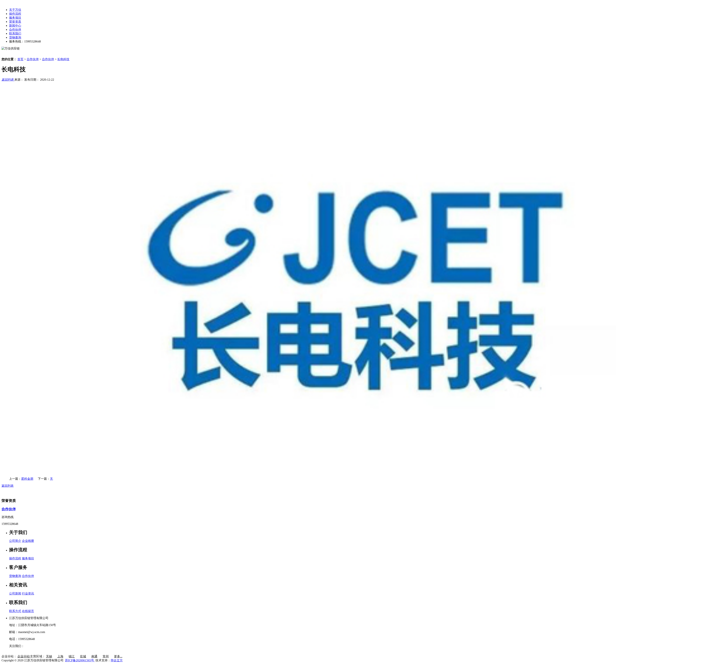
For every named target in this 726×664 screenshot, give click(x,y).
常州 (106, 656)
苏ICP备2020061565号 (80, 660)
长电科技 (63, 59)
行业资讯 (28, 593)
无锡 (49, 656)
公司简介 (15, 540)
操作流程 (15, 13)
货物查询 (15, 37)
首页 (20, 59)
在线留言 (28, 611)
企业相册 (28, 540)
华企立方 (117, 660)
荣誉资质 (15, 21)
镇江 (72, 656)
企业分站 (23, 656)
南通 (94, 656)
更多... (118, 656)
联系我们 (15, 33)
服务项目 (15, 17)
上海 (60, 656)
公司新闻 (15, 593)
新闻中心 (15, 25)
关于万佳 (15, 9)
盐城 (83, 656)
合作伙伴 (15, 29)
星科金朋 (27, 478)
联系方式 (15, 611)
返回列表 (8, 79)
